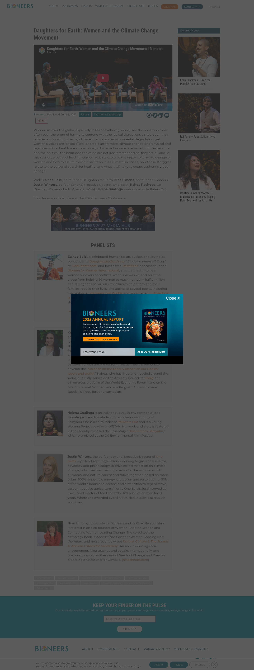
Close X (173, 298)
